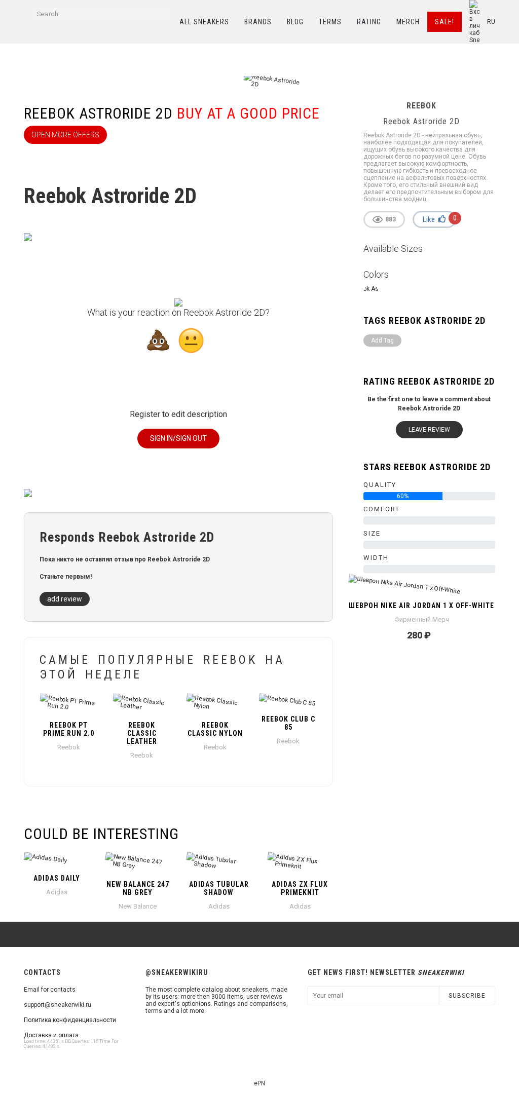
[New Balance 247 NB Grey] (138, 863)
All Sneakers (204, 22)
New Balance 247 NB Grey (137, 888)
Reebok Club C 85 (288, 723)
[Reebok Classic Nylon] (215, 704)
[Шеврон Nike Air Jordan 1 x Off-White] (421, 587)
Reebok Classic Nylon (215, 729)
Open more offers (65, 135)
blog (295, 22)
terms (330, 22)
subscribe (467, 995)
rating (369, 22)
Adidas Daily (56, 878)
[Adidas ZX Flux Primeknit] (300, 863)
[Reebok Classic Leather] (141, 704)
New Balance (138, 906)
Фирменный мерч (421, 619)
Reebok (68, 747)
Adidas (56, 892)
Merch (408, 22)
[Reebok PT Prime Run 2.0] (68, 704)
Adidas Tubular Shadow (219, 888)
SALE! (444, 22)
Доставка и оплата (51, 1035)
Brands (258, 22)
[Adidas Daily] (57, 860)
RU (491, 21)
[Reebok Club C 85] (288, 701)
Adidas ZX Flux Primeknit (300, 888)
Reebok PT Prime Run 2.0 (68, 729)
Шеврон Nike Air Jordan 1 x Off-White (421, 605)
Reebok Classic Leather (142, 733)
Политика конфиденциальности (70, 1020)
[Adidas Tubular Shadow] (219, 863)
